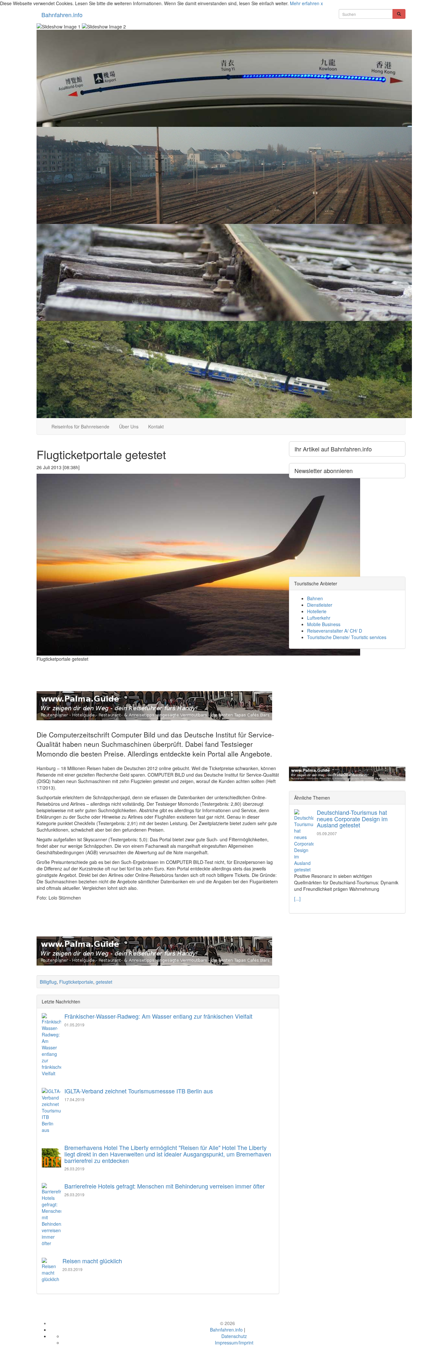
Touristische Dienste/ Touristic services (346, 637)
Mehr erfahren (304, 3)
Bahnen (315, 598)
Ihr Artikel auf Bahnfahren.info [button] (333, 449)
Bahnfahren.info (62, 14)
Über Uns (128, 426)
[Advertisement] (158, 668)
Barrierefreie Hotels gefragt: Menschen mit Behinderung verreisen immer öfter (164, 1186)
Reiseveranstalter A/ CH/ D (334, 630)
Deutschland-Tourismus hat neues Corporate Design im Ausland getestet (352, 818)
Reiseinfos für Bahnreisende (80, 426)
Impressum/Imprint (234, 1342)
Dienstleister (319, 605)
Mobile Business (323, 624)
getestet (104, 982)
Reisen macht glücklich (92, 1260)
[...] (297, 898)
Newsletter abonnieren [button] (323, 470)
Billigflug (48, 982)
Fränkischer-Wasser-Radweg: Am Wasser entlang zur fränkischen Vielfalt (158, 1016)
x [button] (322, 3)
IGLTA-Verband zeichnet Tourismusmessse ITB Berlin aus (138, 1091)
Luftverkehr (318, 617)
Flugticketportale (76, 982)
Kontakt (156, 426)
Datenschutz (234, 1336)
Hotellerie (316, 611)
